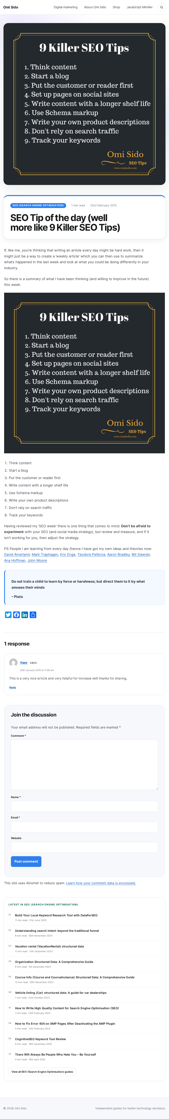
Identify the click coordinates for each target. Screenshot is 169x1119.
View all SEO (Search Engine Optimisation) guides (42, 1071)
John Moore (37, 560)
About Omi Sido (95, 7)
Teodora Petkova (91, 554)
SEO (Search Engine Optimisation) (38, 205)
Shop (116, 7)
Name (16, 797)
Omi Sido (10, 7)
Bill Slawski (141, 554)
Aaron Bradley (118, 554)
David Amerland (17, 554)
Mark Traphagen (45, 554)
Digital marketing (65, 7)
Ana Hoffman (14, 560)
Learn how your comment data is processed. (101, 883)
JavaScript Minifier (140, 7)
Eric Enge (67, 554)
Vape (23, 662)
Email (15, 817)
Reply (12, 687)
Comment (18, 735)
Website (16, 838)
